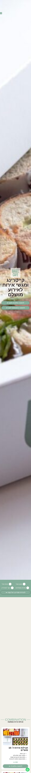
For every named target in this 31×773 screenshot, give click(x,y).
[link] (1, 13)
